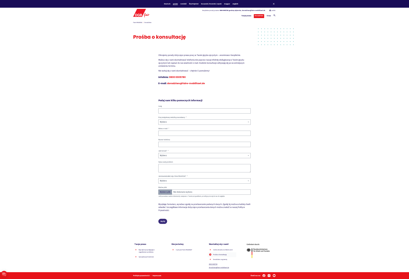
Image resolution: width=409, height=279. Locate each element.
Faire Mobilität (137, 22)
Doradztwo (147, 22)
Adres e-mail (163, 128)
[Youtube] (274, 275)
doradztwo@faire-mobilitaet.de (253, 10)
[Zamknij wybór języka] (274, 4)
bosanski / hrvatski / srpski (211, 4)
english (235, 4)
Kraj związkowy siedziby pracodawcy (172, 117)
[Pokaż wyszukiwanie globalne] (274, 15)
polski (175, 4)
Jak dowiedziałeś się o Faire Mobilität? (173, 176)
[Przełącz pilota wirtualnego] (4, 274)
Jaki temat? (163, 151)
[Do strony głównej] (141, 12)
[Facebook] (264, 275)
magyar (227, 4)
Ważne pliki (162, 187)
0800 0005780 (224, 10)
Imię (160, 106)
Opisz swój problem (165, 162)
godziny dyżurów (235, 10)
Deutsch (167, 4)
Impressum (157, 275)
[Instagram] (269, 275)
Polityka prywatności (141, 275)
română (183, 4)
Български (194, 4)
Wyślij (163, 221)
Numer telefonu (164, 139)
